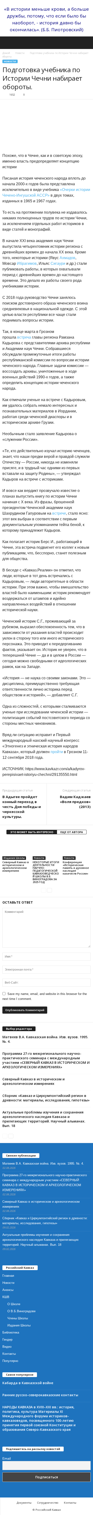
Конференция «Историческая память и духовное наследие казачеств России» (76, 867)
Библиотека (10, 1332)
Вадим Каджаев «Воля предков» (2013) (75, 801)
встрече (59, 513)
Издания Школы (14, 858)
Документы (24, 1502)
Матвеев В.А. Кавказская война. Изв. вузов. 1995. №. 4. (43, 1163)
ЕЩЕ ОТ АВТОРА (71, 832)
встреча (24, 337)
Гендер (7, 1339)
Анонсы (7, 1290)
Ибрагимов (27, 263)
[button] (85, 43)
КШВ (5, 1297)
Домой (6, 53)
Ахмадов (67, 258)
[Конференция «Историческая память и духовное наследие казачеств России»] (77, 849)
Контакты (9, 1354)
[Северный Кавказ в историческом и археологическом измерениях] (16, 849)
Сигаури (58, 263)
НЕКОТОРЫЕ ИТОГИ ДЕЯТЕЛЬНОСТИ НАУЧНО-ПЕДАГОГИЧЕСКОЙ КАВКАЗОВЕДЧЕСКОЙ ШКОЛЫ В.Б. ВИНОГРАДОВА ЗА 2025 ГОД (46, 872)
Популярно (10, 1361)
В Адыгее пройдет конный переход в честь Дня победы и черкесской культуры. (21, 806)
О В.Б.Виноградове (21, 1311)
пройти (57, 752)
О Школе (13, 1304)
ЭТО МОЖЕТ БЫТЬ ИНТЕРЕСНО (31, 832)
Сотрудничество (47, 1502)
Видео (6, 1346)
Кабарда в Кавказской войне (27, 1383)
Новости (20, 53)
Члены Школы (17, 1318)
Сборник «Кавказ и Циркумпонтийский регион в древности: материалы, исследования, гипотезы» (46, 1097)
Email (6, 1458)
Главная (8, 1275)
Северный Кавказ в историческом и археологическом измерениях (15, 866)
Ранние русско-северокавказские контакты (40, 1395)
